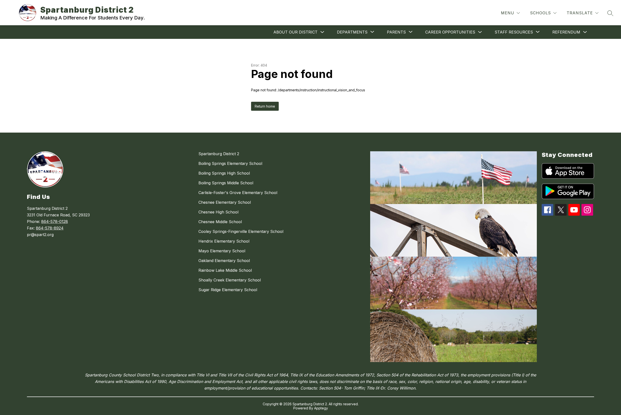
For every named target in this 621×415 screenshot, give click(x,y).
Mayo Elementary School (221, 250)
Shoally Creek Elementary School (229, 280)
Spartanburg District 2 (218, 153)
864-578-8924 (50, 228)
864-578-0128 (54, 221)
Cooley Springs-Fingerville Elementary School (240, 231)
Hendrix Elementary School (223, 241)
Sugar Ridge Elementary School (227, 289)
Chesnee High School (218, 212)
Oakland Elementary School (224, 260)
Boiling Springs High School (224, 173)
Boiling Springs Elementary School (230, 163)
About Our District (295, 32)
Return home (265, 106)
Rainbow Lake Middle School (225, 270)
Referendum (566, 32)
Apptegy (321, 408)
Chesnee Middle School (220, 221)
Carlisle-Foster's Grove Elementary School (237, 192)
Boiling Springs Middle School (225, 182)
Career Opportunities (450, 32)
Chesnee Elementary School (224, 202)
